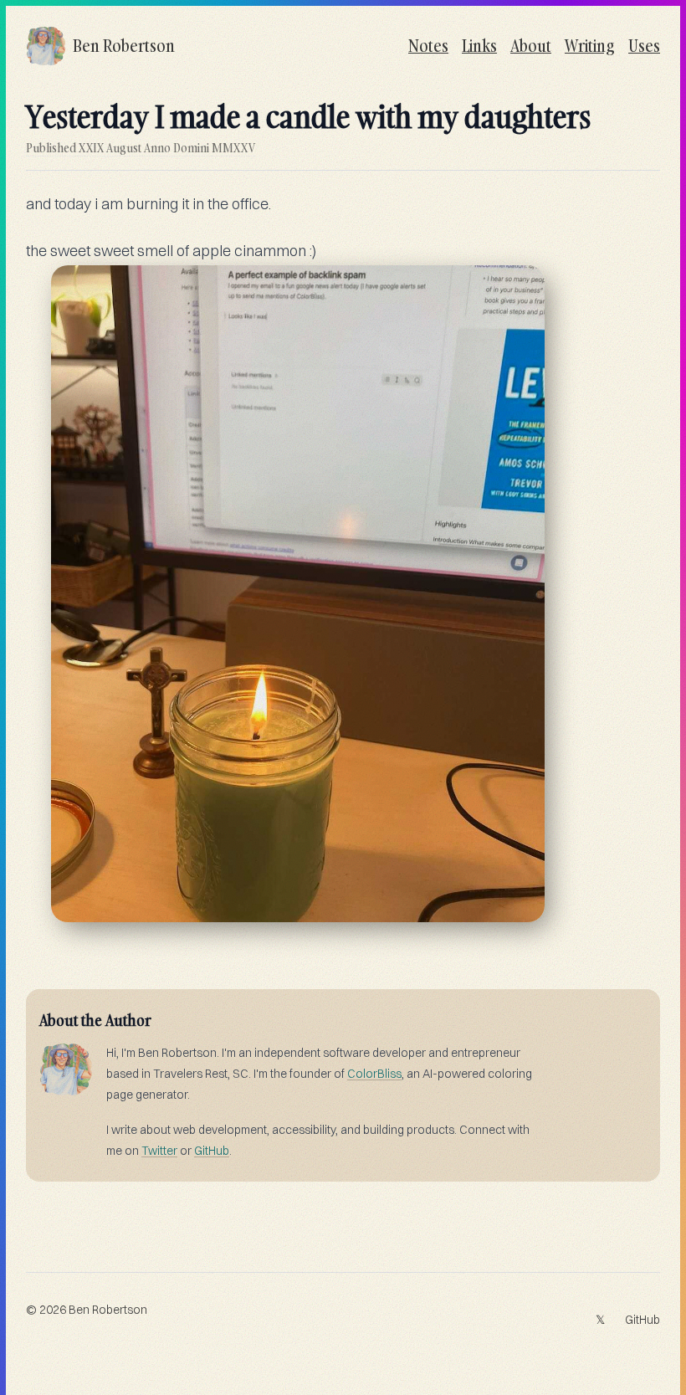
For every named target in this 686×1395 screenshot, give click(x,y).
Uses (644, 45)
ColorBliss (374, 1073)
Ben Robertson (108, 1309)
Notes (428, 45)
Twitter (159, 1150)
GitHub (211, 1150)
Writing (590, 45)
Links (479, 45)
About (530, 45)
